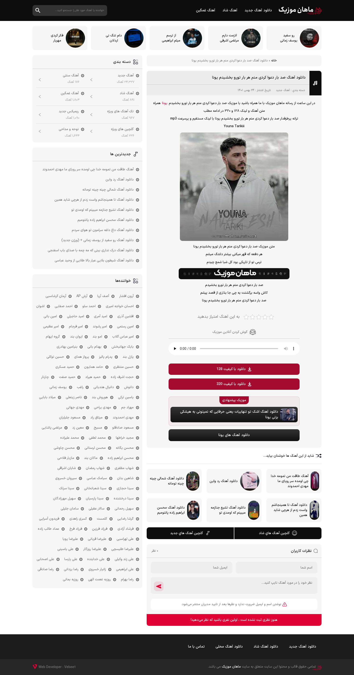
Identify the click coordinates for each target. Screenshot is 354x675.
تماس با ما (196, 646)
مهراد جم (127, 407)
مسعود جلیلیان (69, 417)
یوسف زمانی (58, 387)
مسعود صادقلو (123, 427)
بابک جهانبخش (122, 346)
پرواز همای (81, 356)
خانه (274, 60)
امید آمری (100, 316)
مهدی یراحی (102, 407)
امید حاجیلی (75, 316)
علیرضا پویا (70, 539)
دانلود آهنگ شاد (266, 646)
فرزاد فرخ (75, 528)
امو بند (97, 336)
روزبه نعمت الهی (99, 579)
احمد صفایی (63, 306)
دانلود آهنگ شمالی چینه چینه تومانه (108, 189)
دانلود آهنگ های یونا (234, 435)
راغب (80, 387)
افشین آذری (125, 316)
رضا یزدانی (71, 569)
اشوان (40, 306)
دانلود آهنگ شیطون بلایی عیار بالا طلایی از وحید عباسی (94, 260)
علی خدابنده (96, 559)
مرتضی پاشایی (52, 427)
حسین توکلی (55, 356)
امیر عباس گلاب (123, 336)
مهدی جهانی (75, 407)
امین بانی (50, 316)
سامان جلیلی (70, 508)
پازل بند (128, 356)
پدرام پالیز (105, 356)
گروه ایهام (53, 336)
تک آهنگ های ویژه (120, 111)
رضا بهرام (127, 579)
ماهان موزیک (300, 10)
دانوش (129, 387)
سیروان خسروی (66, 478)
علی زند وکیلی (124, 559)
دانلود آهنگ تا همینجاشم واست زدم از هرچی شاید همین (94, 199)
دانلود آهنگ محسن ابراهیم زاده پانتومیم (106, 220)
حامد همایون (93, 367)
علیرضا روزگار (92, 549)
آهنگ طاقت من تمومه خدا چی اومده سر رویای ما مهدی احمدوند (88, 169)
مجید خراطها (125, 437)
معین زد (78, 427)
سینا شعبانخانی (95, 488)
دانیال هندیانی (103, 387)
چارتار (45, 377)
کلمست (102, 518)
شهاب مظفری (124, 468)
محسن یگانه (125, 447)
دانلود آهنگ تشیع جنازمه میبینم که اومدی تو (102, 209)
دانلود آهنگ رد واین (119, 179)
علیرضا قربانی (97, 539)
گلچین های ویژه (122, 129)
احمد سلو (89, 306)
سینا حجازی (125, 488)
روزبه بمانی (70, 579)
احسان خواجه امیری (120, 306)
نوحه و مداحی (69, 129)
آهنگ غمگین (205, 10)
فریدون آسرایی (49, 518)
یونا (164, 103)
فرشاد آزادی (126, 528)
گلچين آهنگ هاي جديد (186, 533)
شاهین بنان (125, 478)
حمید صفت (67, 377)
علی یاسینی (65, 549)
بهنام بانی (94, 346)
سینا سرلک (66, 488)
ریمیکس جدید (69, 111)
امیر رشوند (100, 326)
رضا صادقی (46, 569)
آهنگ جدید (283, 90)
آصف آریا (103, 296)
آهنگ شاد (230, 10)
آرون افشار (126, 296)
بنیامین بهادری (67, 346)
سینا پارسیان (95, 498)
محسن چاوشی (64, 447)
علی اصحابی (45, 559)
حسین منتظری (123, 367)
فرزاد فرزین (99, 528)
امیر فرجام (76, 326)
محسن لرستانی (95, 447)
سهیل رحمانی (124, 508)
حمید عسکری (64, 367)
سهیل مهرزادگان (64, 498)
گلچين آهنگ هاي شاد (274, 533)
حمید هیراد (93, 377)
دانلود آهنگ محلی (229, 646)
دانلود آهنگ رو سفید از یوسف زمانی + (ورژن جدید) (97, 240)
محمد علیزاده (69, 437)
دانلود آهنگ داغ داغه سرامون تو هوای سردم (103, 230)
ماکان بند (91, 458)
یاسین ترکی (126, 397)
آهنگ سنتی (71, 75)
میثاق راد (96, 417)
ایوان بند (76, 336)
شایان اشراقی (66, 468)
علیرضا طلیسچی (122, 549)
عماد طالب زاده (48, 528)
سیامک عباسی (97, 478)
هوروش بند (100, 397)
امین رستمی (125, 326)
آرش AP (81, 296)
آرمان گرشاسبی (56, 296)
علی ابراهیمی (125, 569)
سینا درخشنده (124, 498)
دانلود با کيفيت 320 (231, 384)
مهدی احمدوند (123, 417)
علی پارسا (70, 559)
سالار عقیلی (97, 508)
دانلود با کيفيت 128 (231, 369)
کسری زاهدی (78, 518)
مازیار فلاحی (65, 458)
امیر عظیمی (51, 326)
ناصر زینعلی (74, 397)
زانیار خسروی (97, 569)
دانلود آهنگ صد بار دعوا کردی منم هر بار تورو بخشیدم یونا (259, 77)
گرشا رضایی (125, 518)
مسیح (98, 427)
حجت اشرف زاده (122, 377)
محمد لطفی (97, 437)
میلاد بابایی (47, 397)
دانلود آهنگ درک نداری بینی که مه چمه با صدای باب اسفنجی (91, 250)
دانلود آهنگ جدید (258, 10)
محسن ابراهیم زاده (121, 458)
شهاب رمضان (95, 468)
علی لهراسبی (125, 539)
